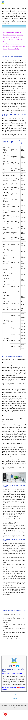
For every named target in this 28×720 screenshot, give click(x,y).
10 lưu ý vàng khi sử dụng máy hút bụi (12, 37)
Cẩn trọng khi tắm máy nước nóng (11, 49)
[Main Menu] (25, 2)
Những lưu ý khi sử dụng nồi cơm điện (12, 32)
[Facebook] (10, 666)
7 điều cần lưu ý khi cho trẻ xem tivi (11, 44)
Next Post (14, 698)
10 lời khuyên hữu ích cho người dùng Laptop (14, 46)
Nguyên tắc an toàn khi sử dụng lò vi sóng (13, 35)
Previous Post (14, 695)
